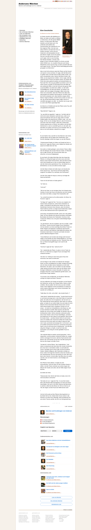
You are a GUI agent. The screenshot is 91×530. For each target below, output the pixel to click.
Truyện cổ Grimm (49, 516)
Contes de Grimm (36, 520)
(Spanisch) (48, 423)
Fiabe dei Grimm (49, 515)
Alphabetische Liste (25, 36)
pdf (66, 406)
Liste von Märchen (24, 33)
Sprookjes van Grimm (50, 518)
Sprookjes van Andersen (24, 521)
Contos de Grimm (49, 520)
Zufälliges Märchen (25, 38)
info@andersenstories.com (29, 113)
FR (65, 1)
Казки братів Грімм (63, 516)
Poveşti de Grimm (49, 521)
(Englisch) (47, 421)
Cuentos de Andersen (23, 518)
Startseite (22, 30)
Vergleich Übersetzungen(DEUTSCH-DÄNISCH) (26, 85)
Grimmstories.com (24, 132)
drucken (70, 406)
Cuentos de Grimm (36, 518)
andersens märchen (61, 8)
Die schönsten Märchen (26, 32)
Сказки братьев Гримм (64, 515)
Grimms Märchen (24, 41)
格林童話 (61, 518)
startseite (55, 8)
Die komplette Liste (25, 35)
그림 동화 (61, 521)
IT (68, 1)
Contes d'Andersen (23, 519)
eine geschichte (69, 8)
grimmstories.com (36, 513)
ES (63, 1)
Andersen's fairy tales (23, 517)
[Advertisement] (45, 18)
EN (60, 1)
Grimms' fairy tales (36, 517)
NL (71, 1)
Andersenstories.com (25, 83)
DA (54, 1)
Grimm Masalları (49, 517)
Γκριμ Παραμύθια (62, 517)
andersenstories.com (48, 8)
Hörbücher (22, 40)
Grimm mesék (35, 521)
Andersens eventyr (23, 515)
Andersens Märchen (28, 3)
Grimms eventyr (35, 515)
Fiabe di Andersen (23, 520)
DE (57, 1)
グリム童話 (61, 519)
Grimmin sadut (35, 519)
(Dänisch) (47, 420)
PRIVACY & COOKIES (67, 509)
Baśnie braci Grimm (50, 519)
